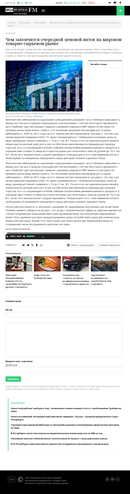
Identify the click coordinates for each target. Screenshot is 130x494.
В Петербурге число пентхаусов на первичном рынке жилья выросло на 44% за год (56, 433)
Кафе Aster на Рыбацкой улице (43, 277)
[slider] (31, 236)
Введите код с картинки (19, 361)
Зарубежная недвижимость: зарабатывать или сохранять (101, 279)
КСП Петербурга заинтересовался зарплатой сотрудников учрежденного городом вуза (60, 443)
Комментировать (109, 245)
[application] (38, 237)
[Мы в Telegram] (120, 3)
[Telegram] (28, 245)
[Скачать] (43, 236)
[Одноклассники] (37, 245)
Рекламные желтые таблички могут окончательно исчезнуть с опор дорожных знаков (59, 438)
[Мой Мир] (41, 245)
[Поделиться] (38, 236)
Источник (38, 116)
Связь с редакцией (82, 245)
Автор (9, 309)
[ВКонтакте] (23, 245)
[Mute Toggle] (24, 236)
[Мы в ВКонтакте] (110, 3)
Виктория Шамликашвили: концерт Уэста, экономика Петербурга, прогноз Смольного (19, 281)
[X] (32, 245)
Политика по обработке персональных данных (46, 483)
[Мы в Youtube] (115, 3)
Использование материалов (38, 480)
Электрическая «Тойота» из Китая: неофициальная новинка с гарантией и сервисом (75, 279)
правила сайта (60, 480)
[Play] (7, 236)
